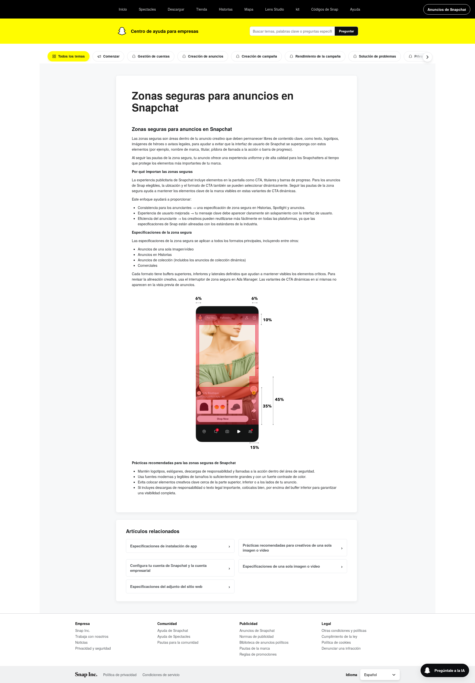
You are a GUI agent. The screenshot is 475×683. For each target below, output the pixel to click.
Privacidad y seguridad (93, 648)
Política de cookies (336, 642)
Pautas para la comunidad (177, 642)
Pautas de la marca (254, 648)
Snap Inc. (82, 630)
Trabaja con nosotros (91, 636)
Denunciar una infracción (341, 648)
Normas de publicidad (256, 636)
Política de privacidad (120, 674)
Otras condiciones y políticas (344, 630)
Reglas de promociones (258, 654)
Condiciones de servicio (161, 674)
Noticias (81, 642)
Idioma (351, 675)
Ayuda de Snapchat (172, 630)
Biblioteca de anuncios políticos (263, 642)
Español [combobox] (370, 674)
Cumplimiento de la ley (339, 636)
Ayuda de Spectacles (173, 636)
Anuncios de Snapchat (257, 630)
